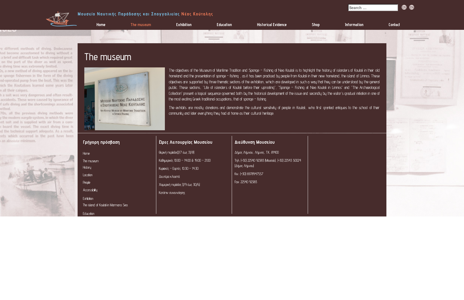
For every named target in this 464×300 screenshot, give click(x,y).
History (87, 167)
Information (354, 24)
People (86, 182)
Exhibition (183, 24)
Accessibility (90, 190)
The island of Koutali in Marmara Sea (105, 205)
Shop (316, 24)
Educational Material (94, 220)
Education (224, 24)
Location (87, 175)
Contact (394, 24)
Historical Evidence (272, 24)
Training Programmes (95, 227)
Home (100, 24)
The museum (140, 24)
